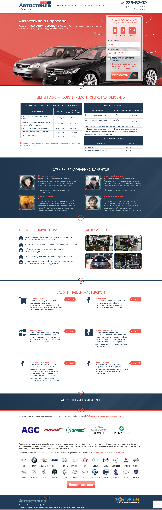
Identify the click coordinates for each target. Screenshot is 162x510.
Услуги (58, 5)
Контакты (92, 5)
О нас (101, 5)
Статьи (83, 5)
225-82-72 (132, 6)
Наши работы (71, 5)
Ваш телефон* (115, 49)
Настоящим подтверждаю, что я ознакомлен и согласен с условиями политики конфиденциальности (124, 66)
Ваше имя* (113, 40)
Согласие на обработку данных (123, 59)
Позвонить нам (81, 485)
